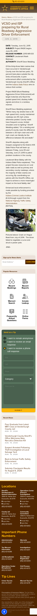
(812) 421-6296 (7, 551)
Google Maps (6, 501)
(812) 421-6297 (7, 583)
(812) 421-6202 (25, 526)
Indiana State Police (20, 84)
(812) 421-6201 (25, 506)
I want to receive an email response (19, 343)
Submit (18, 410)
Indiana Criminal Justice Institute (19, 195)
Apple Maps (6, 504)
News (10, 17)
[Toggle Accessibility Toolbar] (4, 611)
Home (4, 17)
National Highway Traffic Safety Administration (18, 202)
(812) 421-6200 (7, 524)
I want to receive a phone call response (18, 349)
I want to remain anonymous (20, 338)
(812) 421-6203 (7, 506)
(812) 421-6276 (25, 583)
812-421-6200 (19, 1)
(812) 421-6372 (25, 568)
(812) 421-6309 (25, 561)
